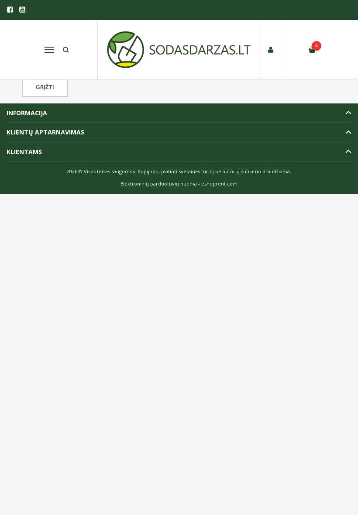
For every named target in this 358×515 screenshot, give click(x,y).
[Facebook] (10, 9)
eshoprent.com (219, 183)
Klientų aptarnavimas (45, 132)
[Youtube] (22, 9)
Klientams (24, 152)
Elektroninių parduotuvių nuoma (158, 183)
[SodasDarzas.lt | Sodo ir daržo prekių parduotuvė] (179, 50)
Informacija (27, 113)
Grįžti (45, 87)
